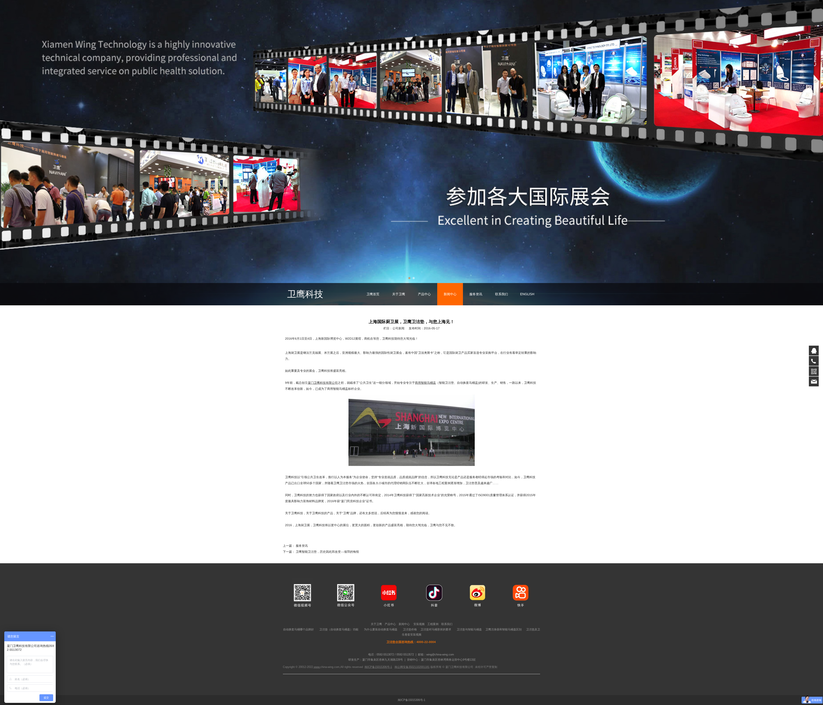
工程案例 (433, 624)
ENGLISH (527, 294)
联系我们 (501, 294)
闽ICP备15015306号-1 (411, 700)
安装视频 (419, 624)
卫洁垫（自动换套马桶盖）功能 (338, 629)
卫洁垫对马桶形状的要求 (436, 629)
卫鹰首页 (372, 294)
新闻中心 (450, 294)
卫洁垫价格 (410, 629)
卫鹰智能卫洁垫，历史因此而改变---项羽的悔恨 (327, 551)
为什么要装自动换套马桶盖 (380, 629)
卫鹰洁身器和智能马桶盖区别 (503, 629)
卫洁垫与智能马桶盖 (469, 629)
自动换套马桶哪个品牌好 (298, 629)
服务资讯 (475, 294)
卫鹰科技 (305, 294)
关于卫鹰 (398, 294)
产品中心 (424, 294)
